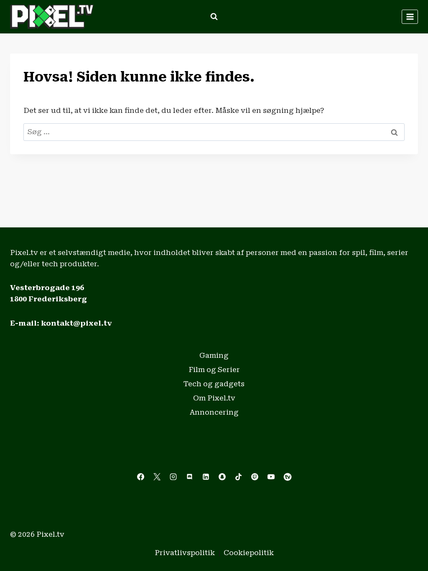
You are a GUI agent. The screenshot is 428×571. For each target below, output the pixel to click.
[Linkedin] (206, 477)
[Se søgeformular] (214, 16)
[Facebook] (140, 477)
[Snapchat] (222, 477)
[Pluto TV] (287, 477)
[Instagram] (173, 477)
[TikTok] (239, 477)
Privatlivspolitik (185, 552)
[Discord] (189, 477)
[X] (157, 477)
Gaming (214, 355)
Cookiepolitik (249, 552)
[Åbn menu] (410, 16)
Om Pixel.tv (214, 398)
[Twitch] (255, 477)
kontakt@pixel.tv (76, 323)
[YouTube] (271, 477)
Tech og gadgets (214, 384)
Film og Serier (214, 369)
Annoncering (214, 412)
